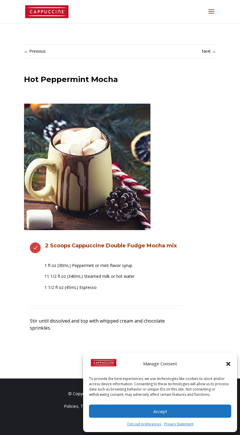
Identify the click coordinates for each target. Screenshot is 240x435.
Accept (160, 411)
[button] (228, 364)
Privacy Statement (178, 424)
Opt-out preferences (144, 424)
